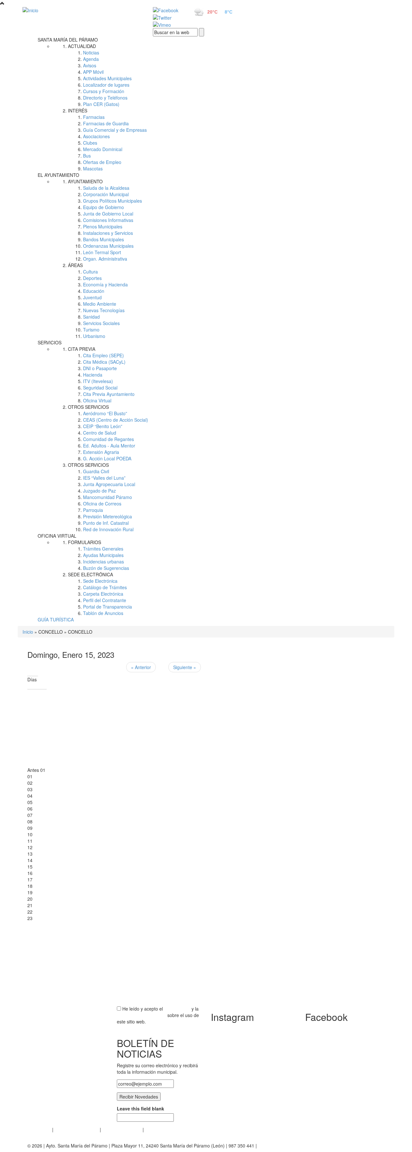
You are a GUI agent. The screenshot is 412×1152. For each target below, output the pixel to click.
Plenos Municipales (102, 226)
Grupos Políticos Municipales (112, 200)
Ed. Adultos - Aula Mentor (109, 445)
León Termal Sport (102, 252)
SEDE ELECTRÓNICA (90, 574)
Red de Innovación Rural (108, 529)
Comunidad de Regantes (108, 439)
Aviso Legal (39, 1129)
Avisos (89, 65)
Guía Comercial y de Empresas (115, 130)
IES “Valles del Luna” (104, 478)
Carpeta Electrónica (103, 593)
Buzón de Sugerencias (106, 568)
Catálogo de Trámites (105, 587)
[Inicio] (80, 10)
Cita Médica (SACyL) (104, 362)
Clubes (90, 142)
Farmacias (94, 117)
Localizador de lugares (106, 85)
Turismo (91, 329)
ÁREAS (75, 265)
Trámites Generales (103, 548)
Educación (93, 291)
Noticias (91, 52)
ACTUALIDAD (82, 46)
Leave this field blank (140, 1108)
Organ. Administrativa (105, 258)
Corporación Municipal (106, 194)
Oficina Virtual (97, 400)
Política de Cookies (121, 1129)
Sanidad (91, 316)
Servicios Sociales (101, 323)
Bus (87, 155)
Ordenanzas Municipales (108, 246)
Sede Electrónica (100, 581)
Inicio (28, 632)
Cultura (90, 271)
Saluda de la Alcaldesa (106, 188)
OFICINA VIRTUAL (57, 536)
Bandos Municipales (103, 239)
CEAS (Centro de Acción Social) (115, 420)
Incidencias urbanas (103, 561)
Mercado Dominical (102, 149)
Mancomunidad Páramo (107, 497)
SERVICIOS (49, 342)
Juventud (92, 297)
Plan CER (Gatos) (101, 104)
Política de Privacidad (76, 1129)
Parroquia (93, 510)
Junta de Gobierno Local (108, 213)
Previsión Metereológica (107, 516)
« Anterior (141, 667)
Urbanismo (94, 336)
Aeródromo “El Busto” (105, 413)
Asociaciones (96, 136)
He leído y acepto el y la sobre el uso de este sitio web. (158, 1015)
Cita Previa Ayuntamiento (109, 394)
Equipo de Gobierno (103, 207)
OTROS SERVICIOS (88, 407)
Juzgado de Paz (99, 490)
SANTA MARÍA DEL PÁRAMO (68, 39)
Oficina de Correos (102, 503)
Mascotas (93, 168)
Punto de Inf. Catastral (106, 523)
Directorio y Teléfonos (105, 97)
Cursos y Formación (103, 91)
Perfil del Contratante (104, 600)
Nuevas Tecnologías (104, 310)
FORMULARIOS (84, 542)
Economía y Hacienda (105, 284)
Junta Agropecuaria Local (109, 484)
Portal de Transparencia (107, 606)
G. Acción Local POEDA (107, 458)
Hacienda (92, 374)
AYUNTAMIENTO (85, 181)
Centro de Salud (99, 432)
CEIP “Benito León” (102, 426)
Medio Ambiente (99, 304)
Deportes (92, 278)
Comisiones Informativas (108, 220)
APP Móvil (93, 72)
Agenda (91, 59)
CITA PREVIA (81, 349)
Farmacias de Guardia (106, 123)
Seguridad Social (100, 387)
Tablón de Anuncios (103, 613)
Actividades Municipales (107, 78)
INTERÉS (77, 110)
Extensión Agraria (101, 452)
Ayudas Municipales (103, 555)
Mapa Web (156, 1129)
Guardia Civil (96, 471)
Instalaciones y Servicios (108, 233)
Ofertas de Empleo (102, 162)
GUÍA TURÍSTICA (56, 619)
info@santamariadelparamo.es (289, 1145)
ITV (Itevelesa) (98, 381)
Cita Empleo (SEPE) (103, 355)
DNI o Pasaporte (100, 368)
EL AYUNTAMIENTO (58, 175)
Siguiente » (184, 667)
